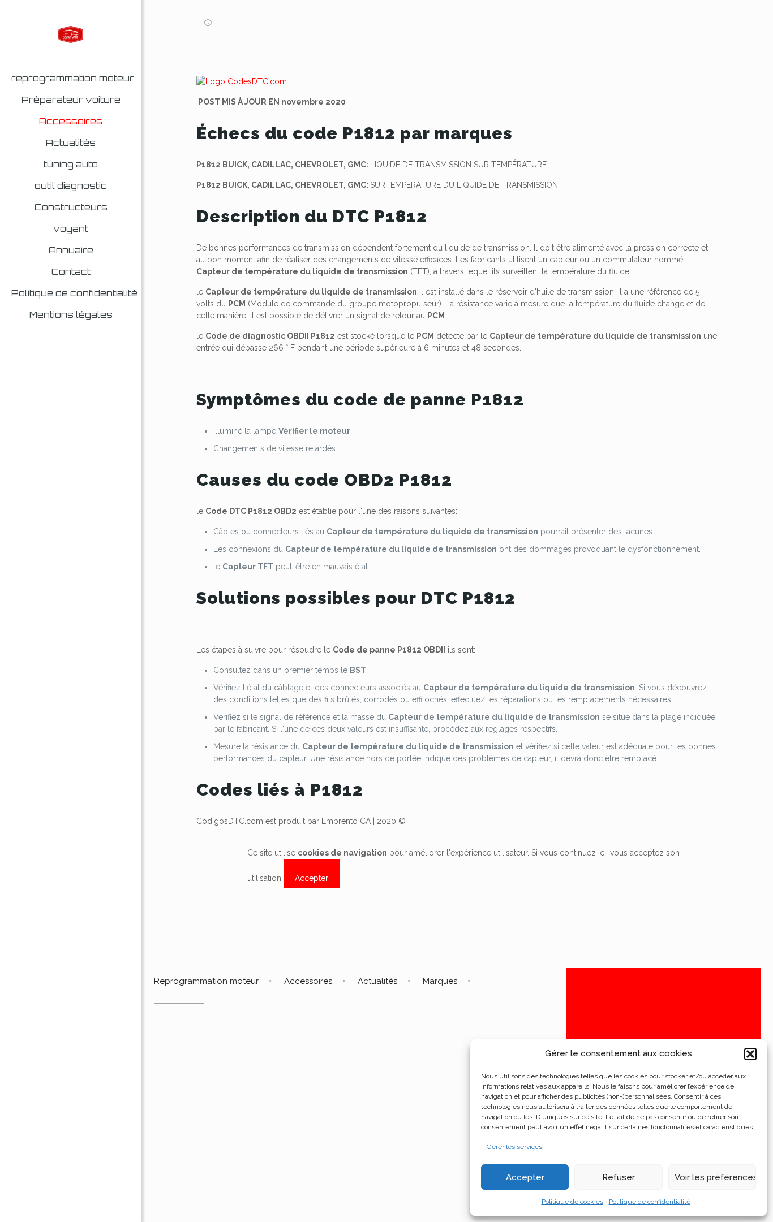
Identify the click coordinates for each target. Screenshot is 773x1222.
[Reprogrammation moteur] (70, 33)
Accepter (525, 1177)
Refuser (618, 1177)
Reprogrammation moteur (206, 981)
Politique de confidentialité (649, 1202)
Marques (440, 981)
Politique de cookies (572, 1202)
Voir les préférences (715, 1177)
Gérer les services (514, 1147)
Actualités (377, 981)
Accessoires (308, 981)
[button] (750, 1054)
